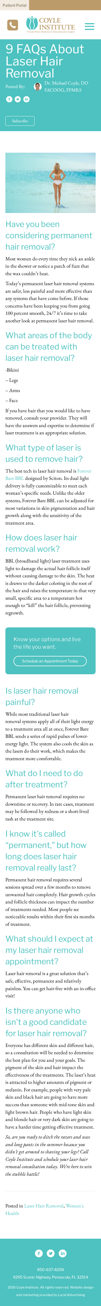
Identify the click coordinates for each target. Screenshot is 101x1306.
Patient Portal (14, 5)
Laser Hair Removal (44, 1205)
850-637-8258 (50, 1269)
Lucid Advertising (71, 1295)
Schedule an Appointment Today (50, 661)
